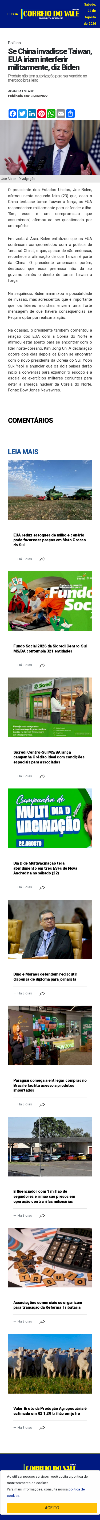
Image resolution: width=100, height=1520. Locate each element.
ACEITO (52, 1507)
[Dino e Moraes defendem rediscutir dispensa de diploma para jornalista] (50, 929)
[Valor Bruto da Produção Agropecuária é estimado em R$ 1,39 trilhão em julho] (50, 1364)
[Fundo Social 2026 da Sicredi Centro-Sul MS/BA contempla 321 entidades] (50, 601)
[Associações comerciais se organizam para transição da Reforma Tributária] (50, 1257)
